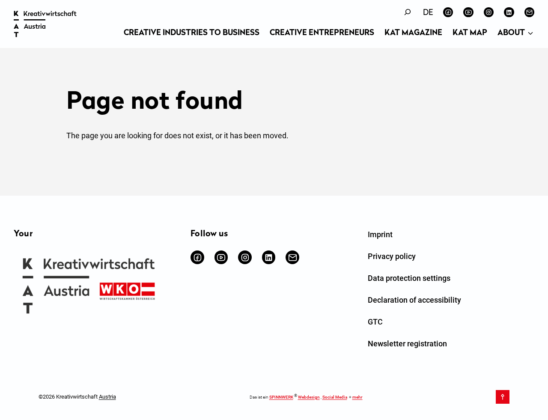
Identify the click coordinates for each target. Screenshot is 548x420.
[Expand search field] (407, 12)
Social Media (334, 397)
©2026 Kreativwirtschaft (77, 396)
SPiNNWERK (281, 397)
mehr (357, 397)
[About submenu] (530, 34)
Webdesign (309, 397)
